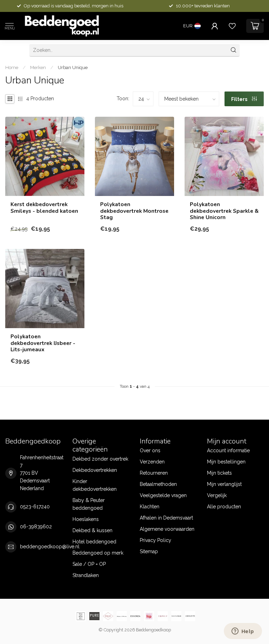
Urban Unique (73, 67)
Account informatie (228, 450)
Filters (239, 99)
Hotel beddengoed (94, 541)
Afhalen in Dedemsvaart (166, 518)
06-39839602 (36, 526)
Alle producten (224, 506)
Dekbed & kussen (92, 530)
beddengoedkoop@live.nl (50, 546)
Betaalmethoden (158, 484)
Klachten (149, 506)
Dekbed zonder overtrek (100, 459)
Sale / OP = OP (89, 564)
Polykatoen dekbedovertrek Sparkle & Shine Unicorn (224, 211)
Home (11, 67)
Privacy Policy (155, 540)
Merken (38, 67)
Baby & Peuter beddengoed (89, 504)
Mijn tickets (219, 473)
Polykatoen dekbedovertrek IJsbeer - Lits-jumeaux (43, 343)
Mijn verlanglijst (224, 484)
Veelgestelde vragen (163, 495)
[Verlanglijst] (232, 26)
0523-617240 (35, 506)
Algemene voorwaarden (167, 529)
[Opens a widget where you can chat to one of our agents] (242, 631)
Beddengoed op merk (98, 553)
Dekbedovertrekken (95, 470)
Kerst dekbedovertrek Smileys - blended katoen (44, 207)
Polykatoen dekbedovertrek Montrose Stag (134, 211)
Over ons (150, 450)
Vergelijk (217, 495)
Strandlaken (86, 575)
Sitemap (149, 551)
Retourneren (154, 473)
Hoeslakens (86, 519)
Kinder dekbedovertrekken (95, 485)
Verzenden (152, 462)
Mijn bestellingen (226, 462)
